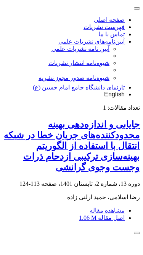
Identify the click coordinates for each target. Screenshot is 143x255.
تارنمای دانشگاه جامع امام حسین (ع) (79, 87)
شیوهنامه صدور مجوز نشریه (74, 78)
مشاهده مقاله (107, 210)
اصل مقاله (102, 217)
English (114, 94)
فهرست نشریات (104, 27)
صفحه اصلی (109, 19)
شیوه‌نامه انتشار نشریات (78, 63)
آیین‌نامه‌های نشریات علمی (91, 41)
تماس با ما (111, 34)
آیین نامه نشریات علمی (80, 48)
